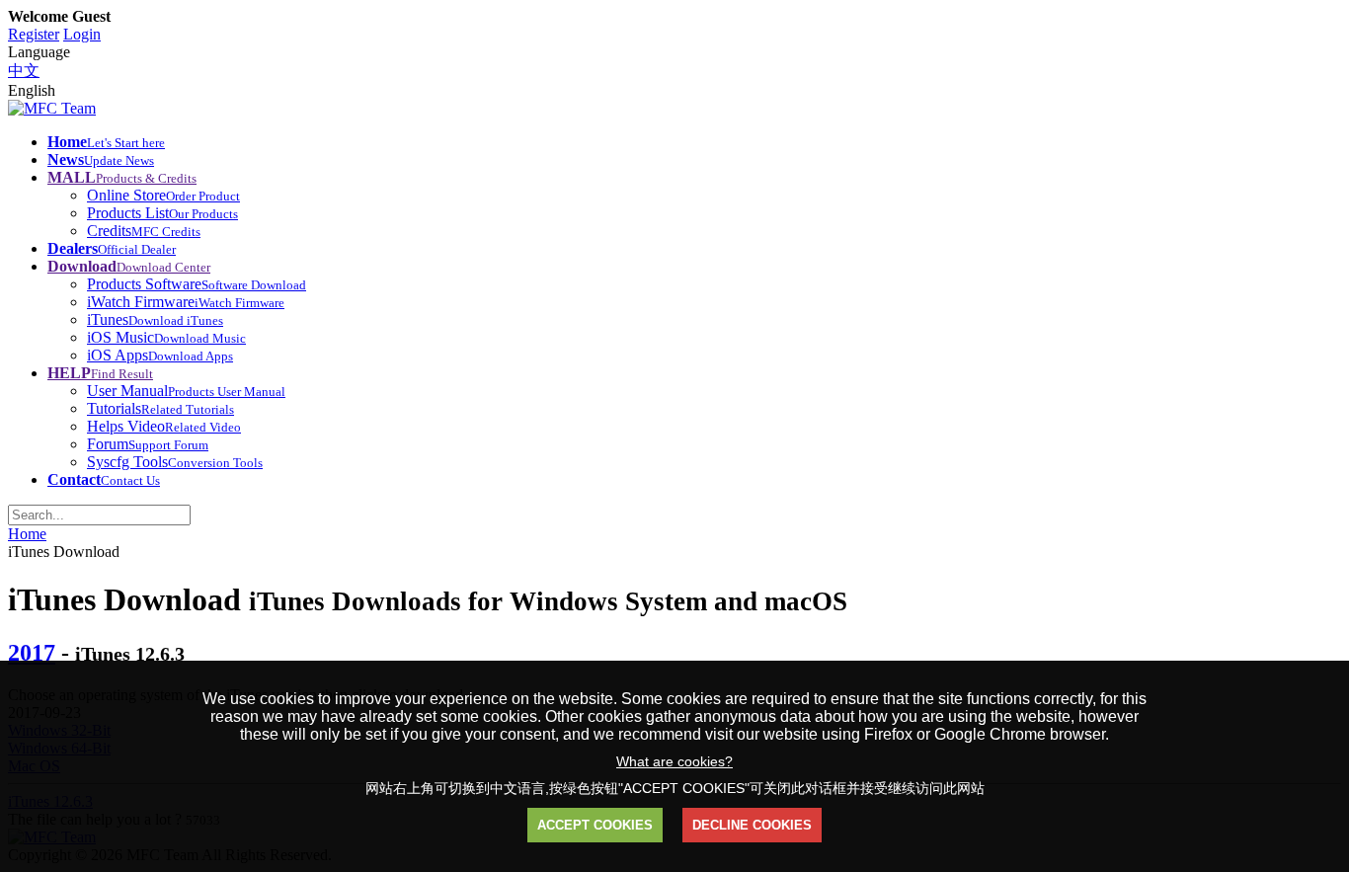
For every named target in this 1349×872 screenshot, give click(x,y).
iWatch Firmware (185, 301)
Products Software (196, 284)
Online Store (163, 195)
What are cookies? (674, 761)
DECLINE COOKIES (752, 825)
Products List (162, 212)
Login (82, 34)
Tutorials (160, 408)
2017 (31, 653)
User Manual (186, 390)
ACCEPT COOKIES (595, 825)
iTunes (155, 319)
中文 (24, 70)
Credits (143, 230)
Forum (147, 444)
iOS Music (166, 337)
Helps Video (164, 426)
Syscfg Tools (175, 461)
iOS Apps (160, 355)
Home (27, 533)
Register (33, 34)
